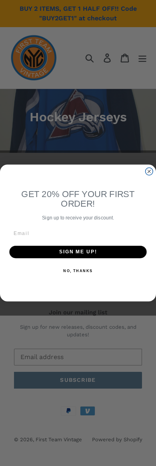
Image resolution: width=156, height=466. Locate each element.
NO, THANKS (78, 271)
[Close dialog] (149, 171)
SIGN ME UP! (78, 252)
